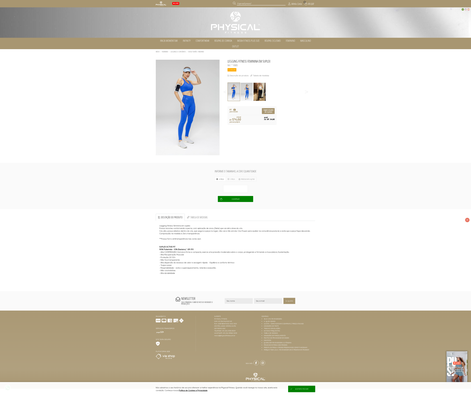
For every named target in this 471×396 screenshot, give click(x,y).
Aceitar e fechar (301, 389)
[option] (234, 91)
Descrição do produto (172, 217)
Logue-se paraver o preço (268, 111)
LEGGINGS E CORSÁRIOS (178, 51)
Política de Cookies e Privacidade (193, 390)
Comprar (236, 199)
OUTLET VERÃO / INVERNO (196, 51)
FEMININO (165, 51)
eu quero (289, 301)
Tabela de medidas (199, 217)
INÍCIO (158, 51)
